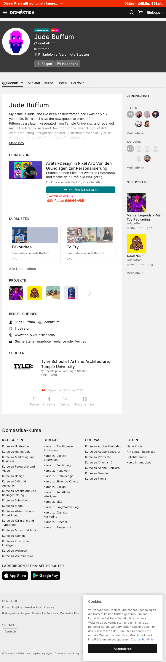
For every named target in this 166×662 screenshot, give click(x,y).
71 (130, 114)
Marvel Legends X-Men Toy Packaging (145, 217)
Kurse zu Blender (96, 473)
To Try (73, 247)
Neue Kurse (135, 446)
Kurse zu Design (13, 476)
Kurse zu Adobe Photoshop (103, 446)
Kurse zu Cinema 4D (98, 462)
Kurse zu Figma (95, 478)
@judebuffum (12, 83)
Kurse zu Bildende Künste (61, 481)
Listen (62, 83)
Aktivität (34, 83)
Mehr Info (135, 133)
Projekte (17, 607)
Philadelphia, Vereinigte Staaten (63, 54)
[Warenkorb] (140, 12)
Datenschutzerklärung (66, 653)
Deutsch (10, 631)
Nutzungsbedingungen (39, 653)
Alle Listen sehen (23, 269)
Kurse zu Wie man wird (17, 556)
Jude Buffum (40, 253)
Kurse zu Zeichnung (57, 465)
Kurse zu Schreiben (15, 500)
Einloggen (155, 12)
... (90, 80)
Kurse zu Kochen (13, 535)
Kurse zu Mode (12, 505)
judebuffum (134, 223)
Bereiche (51, 440)
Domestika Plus (69, 613)
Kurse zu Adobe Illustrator (102, 451)
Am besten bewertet (141, 451)
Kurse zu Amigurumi (57, 527)
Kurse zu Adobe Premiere (102, 468)
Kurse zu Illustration (15, 446)
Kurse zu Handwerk (57, 470)
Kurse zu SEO (53, 501)
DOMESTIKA (22, 12)
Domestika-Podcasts (45, 613)
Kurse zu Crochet (55, 522)
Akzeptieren (123, 648)
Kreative (49, 607)
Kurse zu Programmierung (61, 507)
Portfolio (78, 83)
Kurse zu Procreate (98, 457)
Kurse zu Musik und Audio (20, 530)
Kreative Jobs (33, 607)
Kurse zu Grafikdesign (58, 476)
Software (94, 440)
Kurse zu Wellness (14, 550)
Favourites (22, 247)
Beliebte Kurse (136, 457)
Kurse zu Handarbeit (16, 451)
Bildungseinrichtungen (16, 613)
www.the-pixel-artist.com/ (35, 335)
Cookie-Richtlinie (142, 639)
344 (130, 148)
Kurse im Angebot (139, 462)
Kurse (48, 83)
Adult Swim (135, 256)
